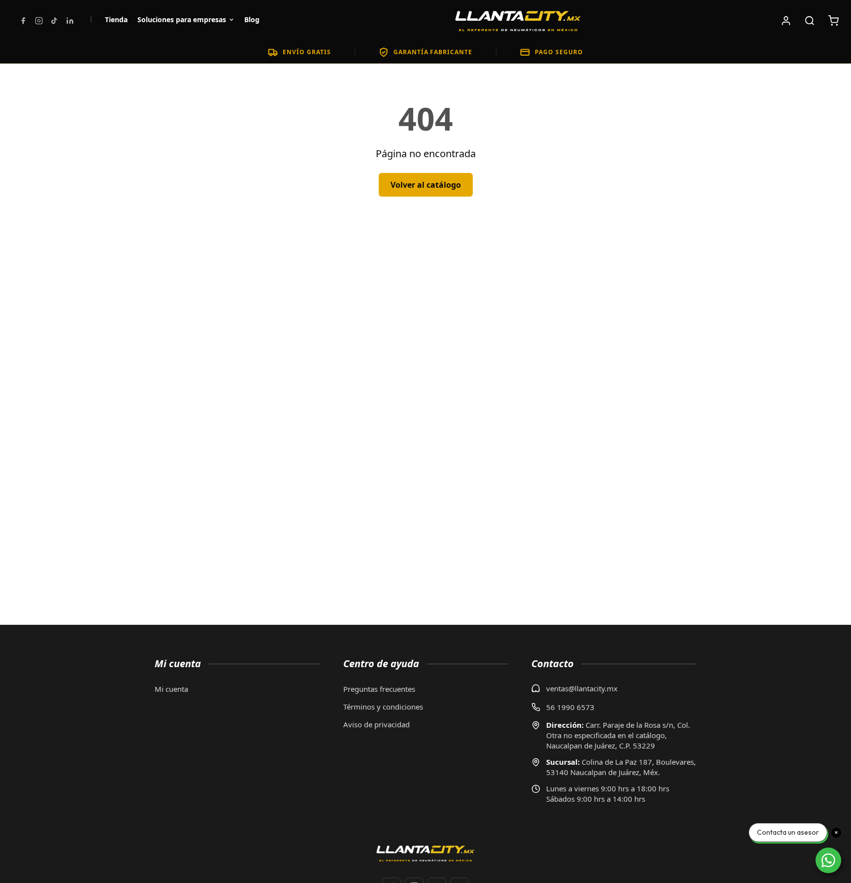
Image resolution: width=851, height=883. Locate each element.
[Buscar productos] (809, 21)
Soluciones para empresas (181, 19)
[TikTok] (54, 20)
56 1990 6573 (570, 707)
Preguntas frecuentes (379, 689)
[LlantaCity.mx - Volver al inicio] (518, 20)
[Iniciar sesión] (786, 21)
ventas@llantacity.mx (582, 688)
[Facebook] (23, 20)
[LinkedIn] (70, 20)
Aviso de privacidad (376, 724)
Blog (252, 19)
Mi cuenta (171, 689)
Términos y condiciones (383, 707)
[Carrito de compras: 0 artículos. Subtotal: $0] (833, 21)
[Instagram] (39, 20)
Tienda (116, 19)
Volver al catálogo (426, 184)
